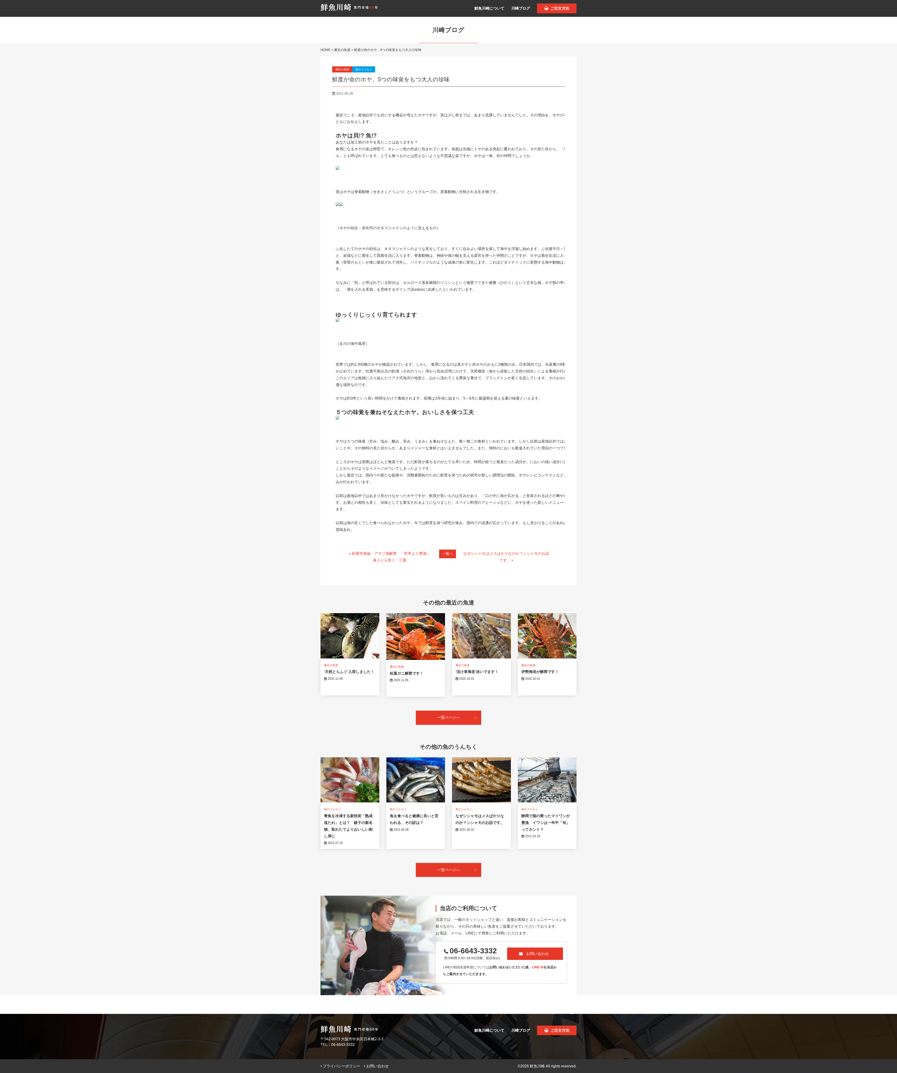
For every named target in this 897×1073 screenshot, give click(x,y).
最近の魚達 (342, 50)
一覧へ (447, 554)
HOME (325, 50)
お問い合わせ (537, 954)
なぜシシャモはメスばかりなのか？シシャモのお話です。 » (506, 556)
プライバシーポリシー (341, 1066)
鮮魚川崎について (489, 8)
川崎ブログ (520, 8)
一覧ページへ (448, 717)
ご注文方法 (559, 8)
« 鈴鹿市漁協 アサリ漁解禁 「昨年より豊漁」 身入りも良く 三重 (391, 556)
